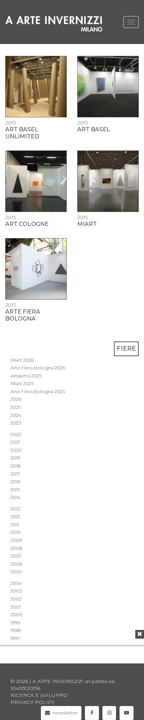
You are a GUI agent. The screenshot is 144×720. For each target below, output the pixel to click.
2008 (16, 548)
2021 (15, 442)
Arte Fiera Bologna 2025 (37, 391)
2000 (16, 614)
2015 (15, 489)
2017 (15, 474)
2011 (14, 524)
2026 (15, 399)
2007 (16, 556)
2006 (16, 564)
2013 (15, 509)
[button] (139, 634)
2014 (15, 497)
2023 (15, 423)
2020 (16, 450)
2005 (16, 571)
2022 (15, 434)
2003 (16, 591)
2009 (16, 540)
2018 (15, 466)
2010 (15, 532)
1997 (15, 638)
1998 (15, 630)
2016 (15, 481)
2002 (16, 599)
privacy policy (32, 702)
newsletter (64, 713)
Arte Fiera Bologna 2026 (37, 367)
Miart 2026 (22, 360)
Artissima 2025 (26, 376)
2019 (15, 458)
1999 (15, 622)
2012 (15, 516)
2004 (16, 583)
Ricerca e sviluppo (38, 695)
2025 (15, 407)
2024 (15, 415)
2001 (15, 607)
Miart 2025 (22, 383)
